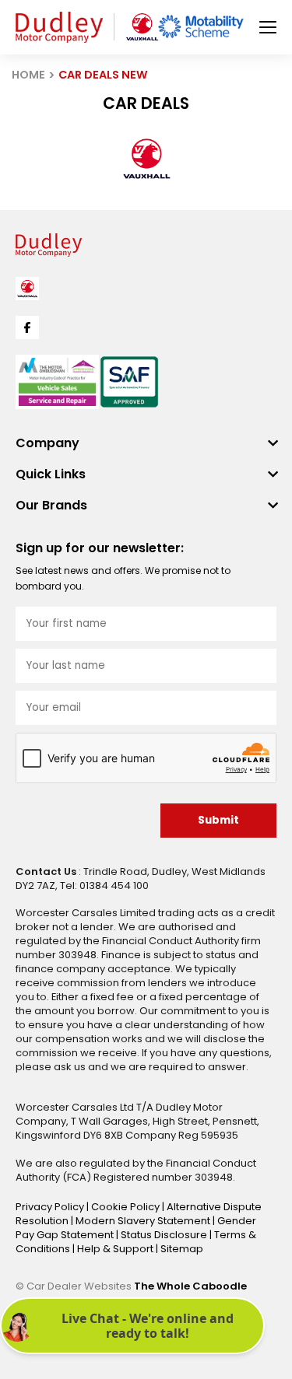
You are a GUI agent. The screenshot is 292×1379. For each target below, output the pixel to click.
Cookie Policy (126, 1206)
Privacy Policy (51, 1206)
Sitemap (181, 1248)
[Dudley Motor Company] (59, 27)
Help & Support (116, 1248)
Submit (218, 820)
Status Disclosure (165, 1234)
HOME (28, 74)
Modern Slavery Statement (144, 1220)
